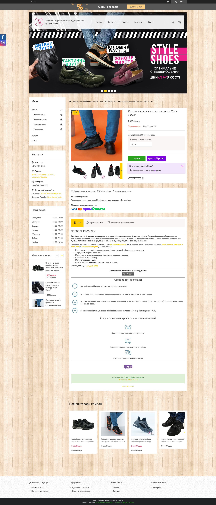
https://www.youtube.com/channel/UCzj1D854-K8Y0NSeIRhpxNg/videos (55, 197)
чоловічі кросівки (118, 244)
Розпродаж (38, 129)
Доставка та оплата (80, 488)
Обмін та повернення (81, 491)
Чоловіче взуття (87, 101)
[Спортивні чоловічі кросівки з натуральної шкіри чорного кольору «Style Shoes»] (113, 424)
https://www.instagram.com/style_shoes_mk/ (52, 193)
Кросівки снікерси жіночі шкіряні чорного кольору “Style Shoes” (141, 441)
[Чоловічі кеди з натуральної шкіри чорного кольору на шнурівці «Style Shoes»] (173, 424)
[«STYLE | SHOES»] (39, 22)
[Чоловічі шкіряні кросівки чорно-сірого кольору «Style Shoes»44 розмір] (83, 424)
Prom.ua (120, 500)
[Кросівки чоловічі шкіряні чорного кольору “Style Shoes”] (38, 288)
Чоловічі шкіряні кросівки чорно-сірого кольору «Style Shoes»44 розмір (82, 441)
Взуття (110, 22)
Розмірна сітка (38, 488)
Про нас (125, 22)
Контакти (138, 22)
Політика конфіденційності (124, 503)
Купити (137, 159)
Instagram (157, 488)
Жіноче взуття (40, 115)
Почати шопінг (128, 386)
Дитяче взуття (40, 124)
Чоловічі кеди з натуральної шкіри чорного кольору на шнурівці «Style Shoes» (172, 441)
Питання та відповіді (40, 491)
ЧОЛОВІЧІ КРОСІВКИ (103, 101)
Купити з (151, 159)
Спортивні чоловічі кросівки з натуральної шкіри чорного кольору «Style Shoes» (113, 441)
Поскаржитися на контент (104, 503)
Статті (34, 141)
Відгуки (35, 136)
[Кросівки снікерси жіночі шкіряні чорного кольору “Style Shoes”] (143, 424)
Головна (98, 22)
